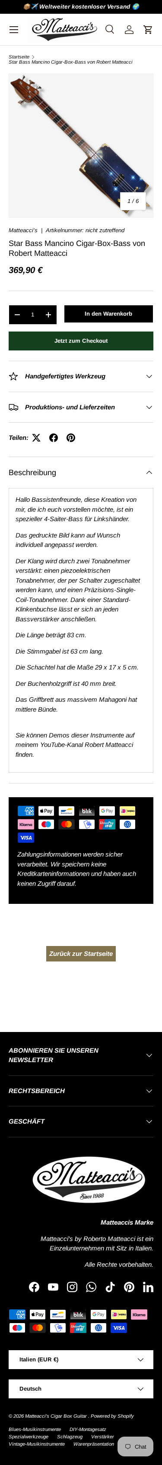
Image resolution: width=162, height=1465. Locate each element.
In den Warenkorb (108, 313)
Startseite (19, 57)
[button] (148, 29)
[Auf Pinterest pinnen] (70, 437)
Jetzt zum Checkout (81, 341)
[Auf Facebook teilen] (53, 437)
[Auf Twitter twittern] (36, 437)
